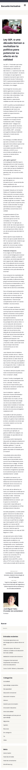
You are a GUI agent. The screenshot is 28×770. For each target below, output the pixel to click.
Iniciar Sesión (7, 753)
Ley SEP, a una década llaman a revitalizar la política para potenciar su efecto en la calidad (13, 49)
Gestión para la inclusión (10, 704)
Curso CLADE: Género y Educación (13, 668)
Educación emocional (9, 693)
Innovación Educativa (9, 708)
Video (5, 740)
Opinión (5, 725)
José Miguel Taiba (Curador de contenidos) (13, 610)
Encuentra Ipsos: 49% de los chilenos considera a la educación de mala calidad (13, 651)
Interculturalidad (8, 711)
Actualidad (6, 681)
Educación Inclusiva (9, 696)
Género (5, 700)
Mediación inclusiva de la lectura (13, 656)
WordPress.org (7, 764)
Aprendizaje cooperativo (10, 685)
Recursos (6, 729)
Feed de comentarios (9, 760)
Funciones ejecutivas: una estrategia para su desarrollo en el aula (13, 642)
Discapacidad (7, 689)
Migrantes (6, 721)
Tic (4, 736)
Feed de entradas (8, 757)
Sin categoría (7, 732)
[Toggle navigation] (25, 5)
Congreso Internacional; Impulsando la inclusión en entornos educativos (11, 662)
